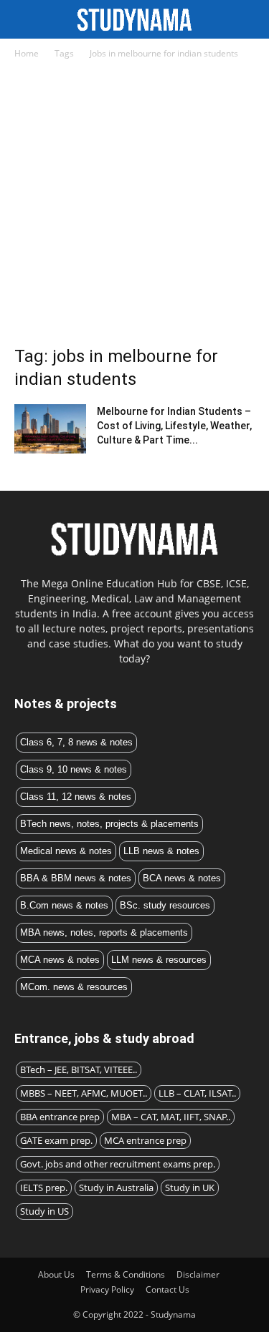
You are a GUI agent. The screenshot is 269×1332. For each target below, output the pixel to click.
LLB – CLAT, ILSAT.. (197, 1093)
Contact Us (167, 1289)
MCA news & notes (60, 959)
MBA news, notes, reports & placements (104, 932)
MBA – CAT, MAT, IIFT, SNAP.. (170, 1116)
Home (26, 53)
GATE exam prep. (56, 1140)
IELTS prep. (43, 1187)
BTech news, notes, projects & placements (109, 823)
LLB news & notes (161, 851)
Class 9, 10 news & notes (73, 769)
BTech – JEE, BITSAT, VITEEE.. (78, 1069)
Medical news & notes (66, 851)
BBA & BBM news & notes (75, 878)
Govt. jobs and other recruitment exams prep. (117, 1163)
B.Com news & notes (64, 905)
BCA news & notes (182, 878)
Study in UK (189, 1187)
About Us (56, 1274)
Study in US (44, 1211)
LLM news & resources (159, 959)
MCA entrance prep (145, 1140)
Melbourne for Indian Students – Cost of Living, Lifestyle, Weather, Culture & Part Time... (174, 426)
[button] (249, 19)
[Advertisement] (134, 206)
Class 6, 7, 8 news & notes (76, 742)
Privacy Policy (107, 1289)
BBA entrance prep (60, 1116)
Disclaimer (198, 1274)
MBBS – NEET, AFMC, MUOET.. (83, 1093)
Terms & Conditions (125, 1274)
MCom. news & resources (74, 986)
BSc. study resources (165, 905)
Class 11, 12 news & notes (75, 796)
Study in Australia (116, 1187)
